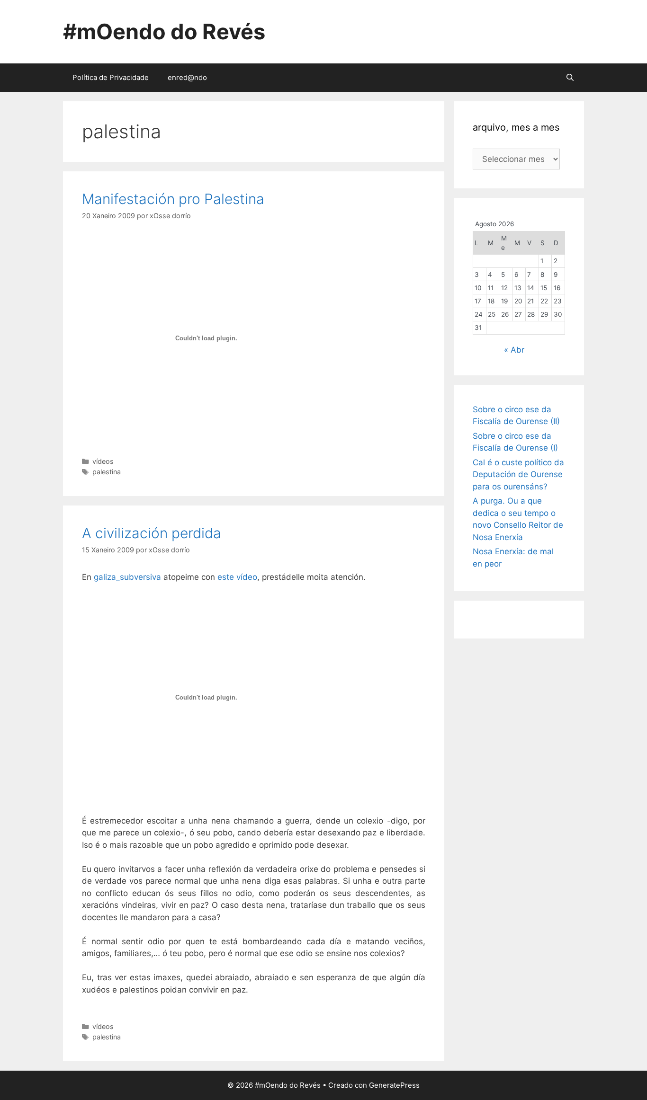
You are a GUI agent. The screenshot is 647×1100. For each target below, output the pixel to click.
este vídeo (237, 577)
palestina (106, 472)
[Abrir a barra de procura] (570, 77)
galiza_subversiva (127, 577)
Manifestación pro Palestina (173, 198)
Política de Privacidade (110, 77)
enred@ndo (187, 77)
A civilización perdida (151, 532)
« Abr (514, 350)
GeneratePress (394, 1085)
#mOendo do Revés (164, 31)
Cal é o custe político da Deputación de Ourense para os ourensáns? (518, 474)
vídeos (103, 461)
